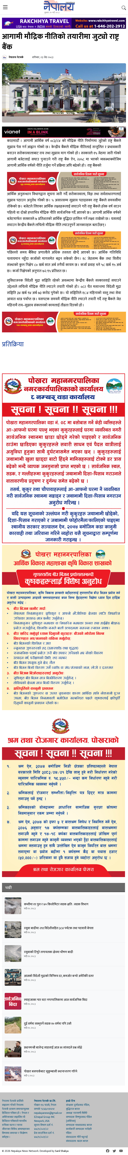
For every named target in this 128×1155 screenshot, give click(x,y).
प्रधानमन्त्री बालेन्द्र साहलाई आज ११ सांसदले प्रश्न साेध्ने (53, 1047)
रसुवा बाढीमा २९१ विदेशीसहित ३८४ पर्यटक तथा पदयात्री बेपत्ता (59, 928)
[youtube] (121, 1151)
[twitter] (114, 1151)
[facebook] (107, 1151)
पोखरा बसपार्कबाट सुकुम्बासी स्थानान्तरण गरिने (50, 1071)
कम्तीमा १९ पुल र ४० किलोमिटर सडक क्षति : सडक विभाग (56, 904)
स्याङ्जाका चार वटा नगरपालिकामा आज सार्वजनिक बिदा (55, 999)
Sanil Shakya (61, 1151)
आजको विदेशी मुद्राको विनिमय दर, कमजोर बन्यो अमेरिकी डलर (59, 976)
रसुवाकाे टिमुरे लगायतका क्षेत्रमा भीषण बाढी (48, 952)
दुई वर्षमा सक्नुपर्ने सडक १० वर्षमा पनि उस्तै (47, 1023)
